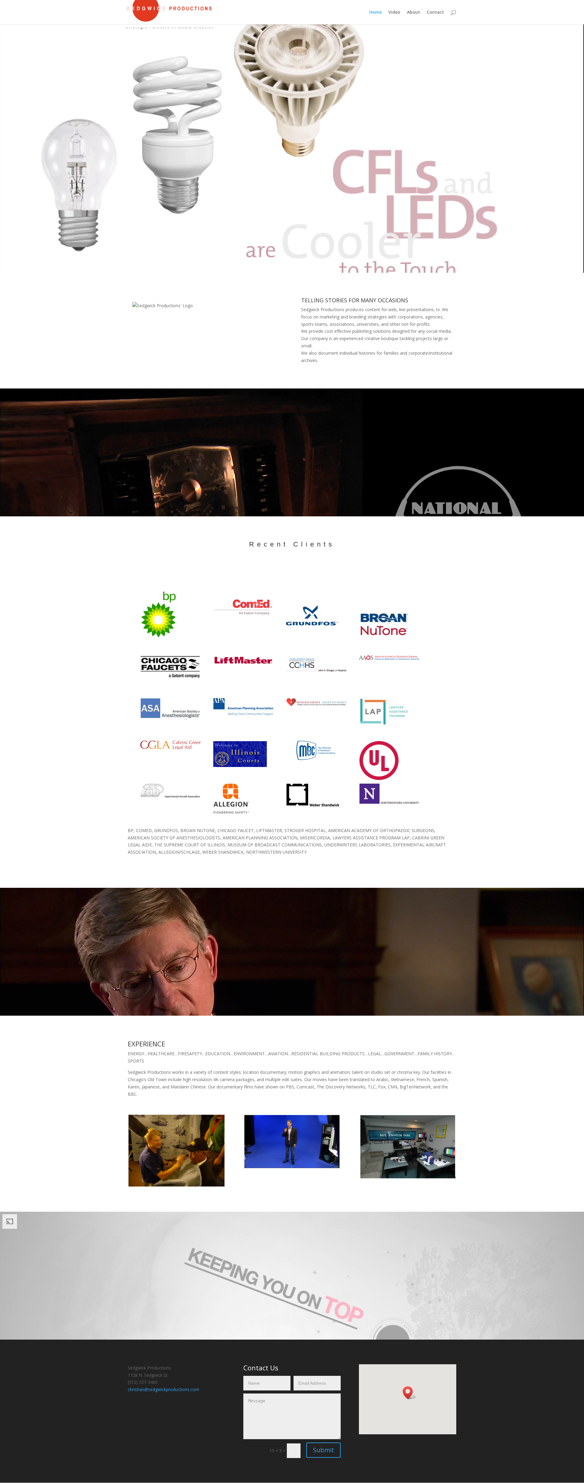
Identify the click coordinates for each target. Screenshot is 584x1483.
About (413, 12)
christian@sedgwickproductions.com (163, 1389)
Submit (323, 1450)
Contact (435, 12)
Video (394, 12)
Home (375, 12)
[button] (410, 1392)
